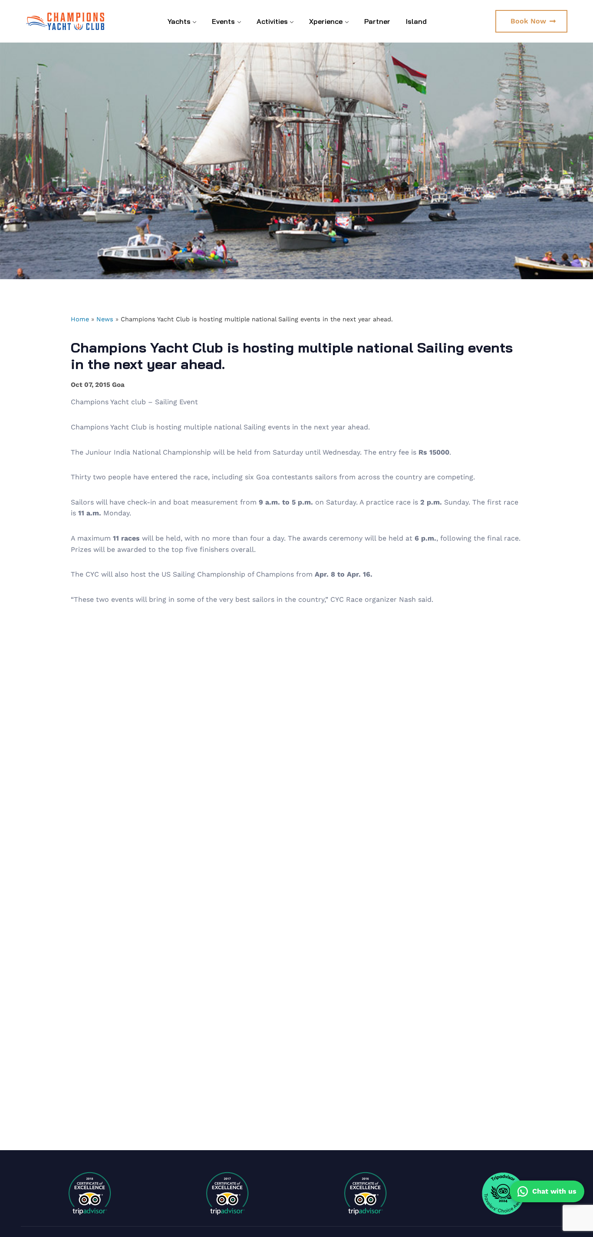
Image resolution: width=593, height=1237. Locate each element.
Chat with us (554, 1191)
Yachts (179, 21)
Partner (377, 21)
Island (416, 21)
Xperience (326, 21)
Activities (272, 21)
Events (223, 21)
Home (80, 319)
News (104, 319)
